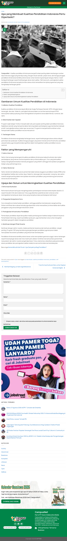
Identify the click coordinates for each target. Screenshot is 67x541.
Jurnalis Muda (28, 259)
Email (5, 305)
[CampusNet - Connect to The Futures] (7, 3)
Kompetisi (4, 459)
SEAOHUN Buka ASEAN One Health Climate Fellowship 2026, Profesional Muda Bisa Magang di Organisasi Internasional (36, 414)
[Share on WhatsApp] (25, 253)
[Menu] (64, 3)
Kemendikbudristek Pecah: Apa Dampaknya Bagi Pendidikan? (27, 247)
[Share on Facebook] (28, 253)
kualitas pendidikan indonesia (41, 259)
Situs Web (6, 313)
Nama (5, 297)
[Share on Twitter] (31, 253)
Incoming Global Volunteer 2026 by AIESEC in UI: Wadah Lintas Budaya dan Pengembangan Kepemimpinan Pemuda (35, 437)
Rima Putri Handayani (24, 22)
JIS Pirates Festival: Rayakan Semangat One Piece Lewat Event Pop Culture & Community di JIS (35, 431)
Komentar (6, 282)
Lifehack (4, 462)
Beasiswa (4, 455)
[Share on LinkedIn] (41, 253)
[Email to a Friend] (35, 253)
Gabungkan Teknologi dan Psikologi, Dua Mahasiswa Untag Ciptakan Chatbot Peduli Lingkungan (33, 425)
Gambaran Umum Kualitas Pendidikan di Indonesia (18, 92)
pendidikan (53, 259)
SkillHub (3, 472)
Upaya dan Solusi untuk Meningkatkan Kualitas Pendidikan (20, 96)
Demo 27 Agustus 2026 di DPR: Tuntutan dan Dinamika (24, 407)
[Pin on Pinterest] (38, 253)
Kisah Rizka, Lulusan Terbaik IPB (17, 419)
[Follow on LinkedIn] (18, 524)
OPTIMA (39, 539)
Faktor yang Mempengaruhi (12, 94)
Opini (2, 11)
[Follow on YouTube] (21, 524)
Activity (3, 449)
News (3, 465)
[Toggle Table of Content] (62, 89)
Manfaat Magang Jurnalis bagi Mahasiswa (17, 267)
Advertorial (4, 452)
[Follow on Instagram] (15, 524)
